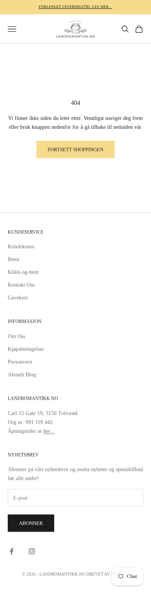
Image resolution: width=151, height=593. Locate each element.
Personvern (20, 362)
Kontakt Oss (21, 285)
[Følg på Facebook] (11, 551)
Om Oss (16, 336)
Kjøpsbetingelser (26, 349)
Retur (14, 259)
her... (49, 431)
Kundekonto (21, 247)
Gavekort (18, 298)
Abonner (31, 523)
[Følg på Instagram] (32, 551)
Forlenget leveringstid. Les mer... (75, 7)
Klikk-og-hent (23, 272)
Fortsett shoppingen (75, 149)
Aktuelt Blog (22, 375)
